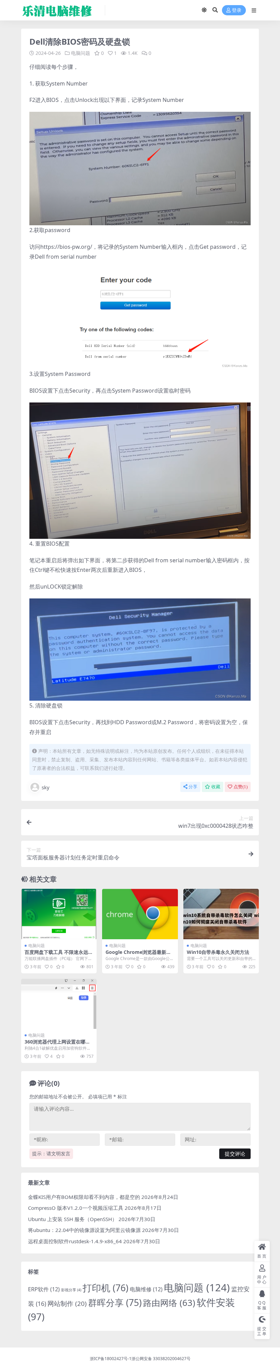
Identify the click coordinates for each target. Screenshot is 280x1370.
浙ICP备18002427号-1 (110, 1358)
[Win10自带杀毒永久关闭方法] (221, 914)
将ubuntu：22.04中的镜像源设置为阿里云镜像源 (84, 1230)
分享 (192, 786)
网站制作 (67, 1303)
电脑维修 (146, 1289)
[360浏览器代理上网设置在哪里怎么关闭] (59, 1004)
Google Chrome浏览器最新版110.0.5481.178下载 (140, 955)
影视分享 (71, 1290)
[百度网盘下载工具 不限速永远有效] (59, 914)
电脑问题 (80, 53)
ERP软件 (44, 1289)
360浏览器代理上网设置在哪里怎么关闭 (57, 1044)
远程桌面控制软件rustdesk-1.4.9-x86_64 (75, 1241)
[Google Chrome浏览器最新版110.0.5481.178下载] (140, 914)
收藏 (215, 786)
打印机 (105, 1288)
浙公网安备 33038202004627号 (161, 1358)
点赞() (241, 786)
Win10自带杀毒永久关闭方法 (218, 952)
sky (46, 787)
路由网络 (169, 1302)
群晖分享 (115, 1302)
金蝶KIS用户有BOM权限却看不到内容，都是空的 (84, 1196)
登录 (236, 10)
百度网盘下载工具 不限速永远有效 (59, 955)
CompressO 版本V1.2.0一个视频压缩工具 (75, 1207)
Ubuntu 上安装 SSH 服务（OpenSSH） (72, 1219)
